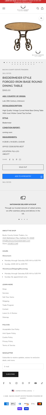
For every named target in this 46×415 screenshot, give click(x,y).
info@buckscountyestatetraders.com (16, 241)
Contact (5, 309)
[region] (23, 205)
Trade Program (8, 305)
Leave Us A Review (9, 313)
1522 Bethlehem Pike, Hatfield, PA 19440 (18, 238)
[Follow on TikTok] (42, 383)
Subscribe (10, 374)
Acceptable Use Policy (10, 329)
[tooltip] (41, 176)
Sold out (23, 167)
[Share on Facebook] (10, 160)
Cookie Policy (7, 337)
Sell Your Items (8, 297)
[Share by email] (20, 160)
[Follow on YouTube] (35, 383)
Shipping (5, 301)
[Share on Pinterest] (17, 160)
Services (5, 293)
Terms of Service (8, 345)
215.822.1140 (12, 243)
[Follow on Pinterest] (29, 383)
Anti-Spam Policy (9, 333)
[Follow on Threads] (23, 383)
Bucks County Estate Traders (15, 70)
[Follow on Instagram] (16, 383)
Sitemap (5, 317)
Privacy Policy (7, 341)
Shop (4, 289)
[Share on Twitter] (13, 160)
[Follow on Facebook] (3, 383)
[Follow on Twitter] (10, 383)
